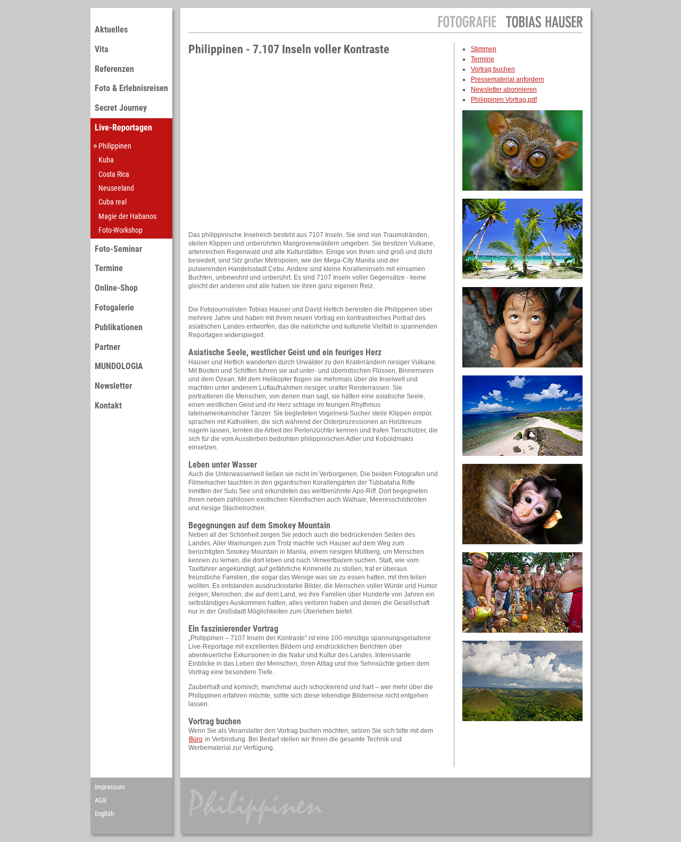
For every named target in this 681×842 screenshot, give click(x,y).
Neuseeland (116, 188)
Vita (102, 49)
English (104, 814)
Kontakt (108, 405)
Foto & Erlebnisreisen (131, 88)
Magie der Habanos (127, 216)
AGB (100, 800)
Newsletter (113, 386)
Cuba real (112, 202)
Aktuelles (111, 29)
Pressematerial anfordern (507, 79)
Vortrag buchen (493, 69)
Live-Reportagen (123, 127)
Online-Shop (116, 288)
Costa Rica (113, 174)
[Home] (510, 30)
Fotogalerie (114, 308)
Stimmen (483, 49)
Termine (109, 268)
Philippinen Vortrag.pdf (504, 99)
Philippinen (114, 146)
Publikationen (119, 327)
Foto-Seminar (118, 249)
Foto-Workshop (120, 230)
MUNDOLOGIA (119, 366)
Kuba (106, 160)
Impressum (110, 787)
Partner (107, 347)
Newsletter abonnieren (504, 89)
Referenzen (114, 69)
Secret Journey (121, 108)
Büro (196, 739)
